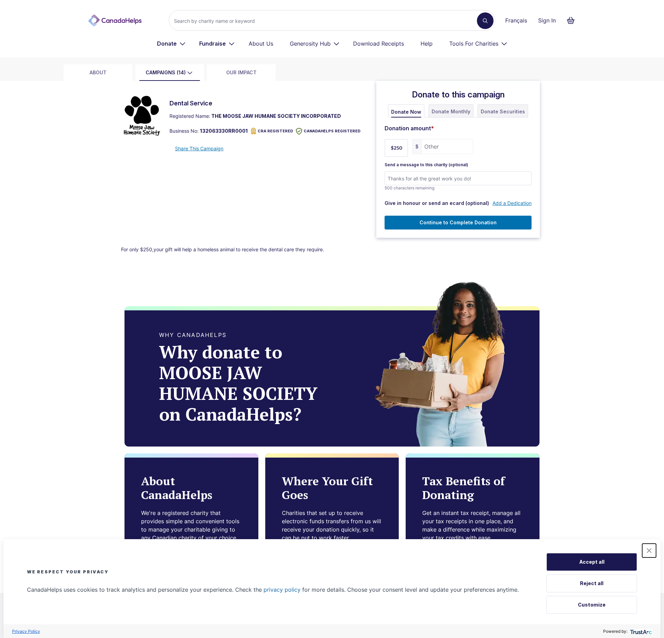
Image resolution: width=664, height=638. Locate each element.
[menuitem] (171, 43)
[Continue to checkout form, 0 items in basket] (572, 20)
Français (516, 20)
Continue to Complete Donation (458, 222)
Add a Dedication (512, 203)
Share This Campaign (199, 148)
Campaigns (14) (166, 72)
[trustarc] (640, 631)
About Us (261, 43)
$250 (396, 148)
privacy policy (282, 589)
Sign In (547, 20)
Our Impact (241, 72)
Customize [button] (592, 605)
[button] (649, 550)
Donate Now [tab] (406, 112)
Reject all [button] (591, 583)
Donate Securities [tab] (503, 111)
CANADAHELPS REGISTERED (332, 131)
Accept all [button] (592, 562)
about (98, 72)
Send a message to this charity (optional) (426, 164)
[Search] (485, 20)
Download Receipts (378, 43)
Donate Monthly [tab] (451, 111)
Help (427, 43)
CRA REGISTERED (275, 131)
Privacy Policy (26, 631)
